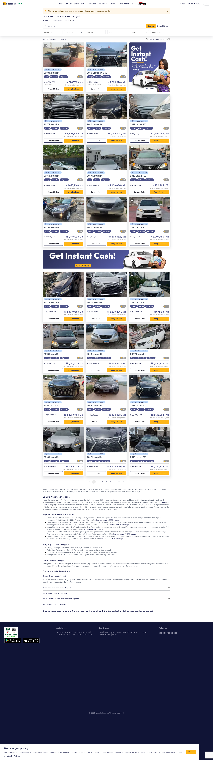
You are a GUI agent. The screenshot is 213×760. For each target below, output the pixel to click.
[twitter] (172, 633)
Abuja (45, 505)
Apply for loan (73, 89)
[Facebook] (161, 633)
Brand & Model (49, 32)
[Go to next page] (123, 482)
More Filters (156, 32)
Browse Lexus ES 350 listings (117, 525)
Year (110, 32)
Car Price (69, 32)
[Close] (168, 11)
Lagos (163, 502)
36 (119, 482)
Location (134, 32)
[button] (106, 576)
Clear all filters (162, 26)
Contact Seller (53, 89)
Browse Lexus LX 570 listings (124, 534)
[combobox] (21, 4)
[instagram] (164, 633)
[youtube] (176, 633)
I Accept (191, 752)
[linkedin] (168, 633)
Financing (91, 32)
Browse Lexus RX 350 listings (107, 520)
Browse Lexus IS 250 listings (111, 539)
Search (151, 26)
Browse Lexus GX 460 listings (95, 529)
